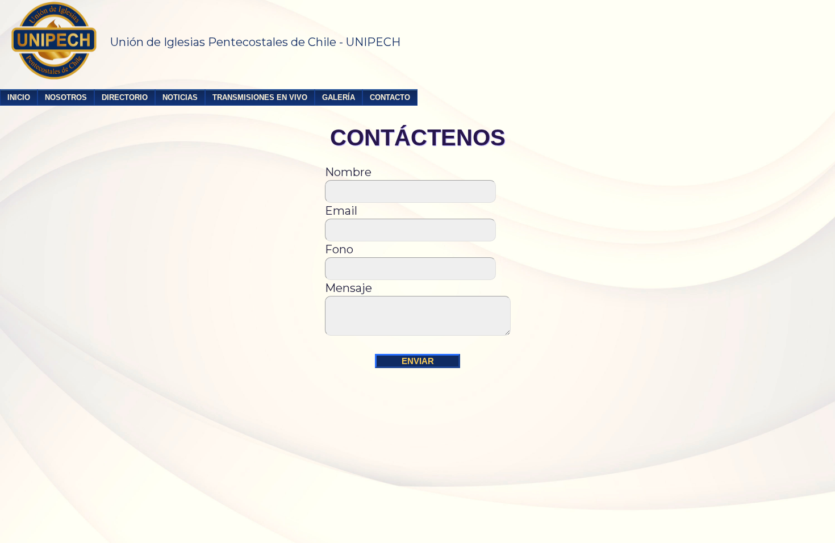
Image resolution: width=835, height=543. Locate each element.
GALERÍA (338, 97)
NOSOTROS (66, 97)
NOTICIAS (180, 97)
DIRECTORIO (125, 97)
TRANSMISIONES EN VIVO (259, 97)
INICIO (18, 97)
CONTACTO (390, 97)
